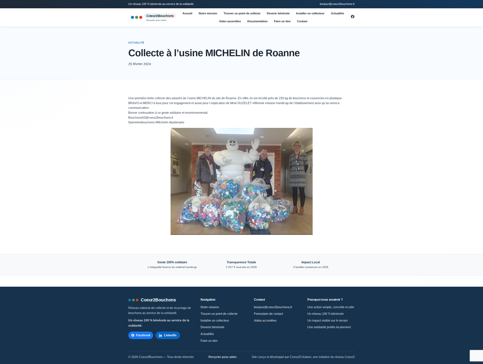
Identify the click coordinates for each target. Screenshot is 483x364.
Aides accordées (230, 21)
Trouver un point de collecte (242, 13)
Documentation (257, 21)
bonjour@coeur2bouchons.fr (337, 3)
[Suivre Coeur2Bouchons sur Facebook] (353, 17)
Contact (302, 21)
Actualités (337, 13)
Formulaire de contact (268, 313)
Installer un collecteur (310, 13)
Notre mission (208, 13)
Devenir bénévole (278, 13)
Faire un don (282, 21)
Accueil (187, 13)
